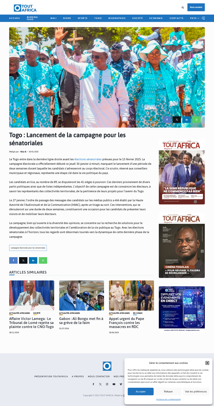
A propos (78, 376)
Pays (193, 18)
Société (137, 18)
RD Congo (137, 313)
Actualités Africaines (19, 313)
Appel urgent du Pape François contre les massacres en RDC (126, 322)
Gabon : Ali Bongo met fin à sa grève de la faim (81, 320)
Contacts (177, 18)
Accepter (141, 391)
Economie (156, 18)
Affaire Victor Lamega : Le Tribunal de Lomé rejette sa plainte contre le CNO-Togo (31, 322)
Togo (98, 18)
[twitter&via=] (177, 119)
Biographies (117, 18)
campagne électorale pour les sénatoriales (28, 248)
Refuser (168, 391)
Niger (67, 18)
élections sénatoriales (88, 159)
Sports (83, 18)
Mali (53, 18)
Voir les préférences (196, 391)
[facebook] (167, 119)
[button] (207, 363)
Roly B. (23, 152)
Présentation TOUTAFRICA (51, 376)
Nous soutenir (196, 7)
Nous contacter (99, 376)
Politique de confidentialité (168, 399)
